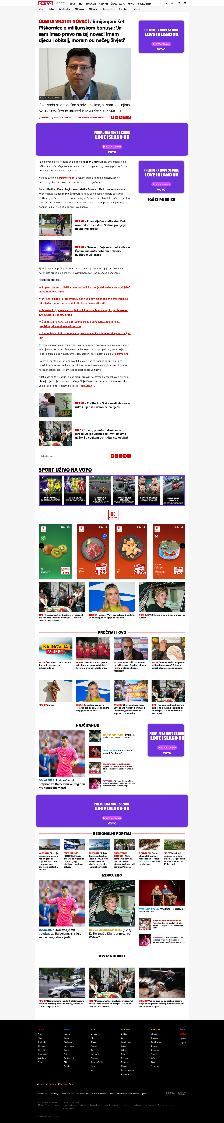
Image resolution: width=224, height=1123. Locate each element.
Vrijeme (137, 9)
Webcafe (103, 3)
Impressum (42, 1093)
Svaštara (153, 1058)
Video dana (155, 1066)
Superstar (94, 1058)
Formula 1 (67, 1066)
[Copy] (129, 117)
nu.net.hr (173, 1105)
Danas (41, 1029)
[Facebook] (112, 117)
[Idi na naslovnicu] (61, 6)
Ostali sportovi (69, 1058)
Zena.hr (49, 1105)
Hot (81, 3)
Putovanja (124, 1058)
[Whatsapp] (120, 117)
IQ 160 (131, 3)
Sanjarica (183, 1042)
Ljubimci (124, 1050)
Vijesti (41, 9)
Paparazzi (94, 1046)
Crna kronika (64, 9)
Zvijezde (94, 1034)
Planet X (153, 1054)
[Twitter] (116, 117)
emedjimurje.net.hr (70, 1105)
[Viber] (125, 117)
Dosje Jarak (124, 9)
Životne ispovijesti (127, 1070)
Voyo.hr (57, 1105)
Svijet (51, 9)
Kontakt (112, 1093)
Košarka (66, 1050)
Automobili (125, 1074)
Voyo (92, 1070)
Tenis (65, 1054)
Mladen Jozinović (46, 456)
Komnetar (154, 1046)
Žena (114, 3)
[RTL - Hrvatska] (170, 1093)
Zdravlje (124, 1066)
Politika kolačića (83, 1093)
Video (183, 1034)
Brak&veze (124, 1034)
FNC (65, 1062)
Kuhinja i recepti (126, 1042)
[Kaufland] (112, 515)
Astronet (154, 1034)
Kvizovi (153, 1062)
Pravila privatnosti (99, 1093)
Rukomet (67, 1038)
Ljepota (123, 1046)
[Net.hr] (182, 1093)
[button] (42, 478)
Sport (73, 3)
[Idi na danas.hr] (45, 3)
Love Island (95, 1054)
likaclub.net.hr (68, 1108)
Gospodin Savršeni (97, 1062)
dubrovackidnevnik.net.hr (144, 1105)
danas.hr (66, 118)
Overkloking (155, 1050)
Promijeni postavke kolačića (128, 1093)
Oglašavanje (54, 1093)
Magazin (91, 3)
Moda (123, 1054)
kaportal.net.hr (96, 1105)
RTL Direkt (93, 9)
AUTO (122, 3)
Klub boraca (68, 1042)
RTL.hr (40, 1105)
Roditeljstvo (125, 1062)
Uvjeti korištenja (68, 1093)
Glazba (93, 1042)
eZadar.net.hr (162, 1105)
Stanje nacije (108, 9)
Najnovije (183, 1038)
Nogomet (67, 1034)
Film (92, 1038)
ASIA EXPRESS (144, 3)
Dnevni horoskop (157, 1042)
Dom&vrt (124, 1038)
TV (92, 1050)
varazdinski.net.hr (111, 1105)
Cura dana (154, 1038)
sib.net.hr (84, 1105)
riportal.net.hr (126, 1105)
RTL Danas (79, 9)
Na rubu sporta (69, 1046)
